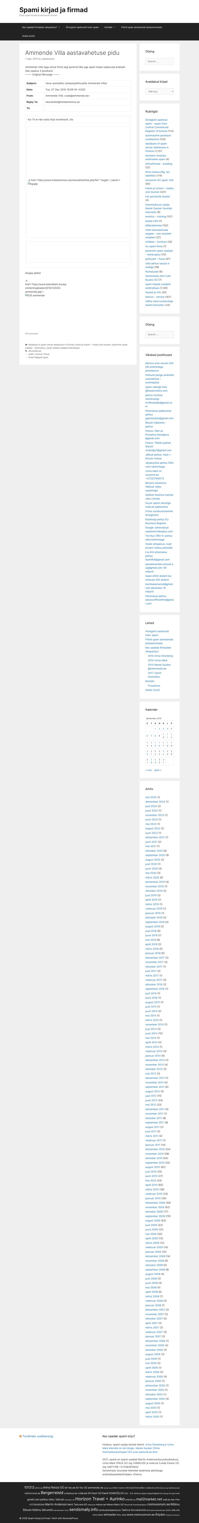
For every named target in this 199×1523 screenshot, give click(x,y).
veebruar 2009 (154, 1247)
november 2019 (154, 886)
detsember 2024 (155, 801)
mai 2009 (151, 1234)
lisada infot (151, 221)
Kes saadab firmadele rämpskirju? (39, 27)
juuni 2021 (151, 841)
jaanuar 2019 (153, 913)
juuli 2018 (150, 931)
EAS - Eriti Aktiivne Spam (135, 1493)
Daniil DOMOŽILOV (113, 1493)
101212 (29, 1487)
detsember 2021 (155, 837)
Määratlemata (153, 225)
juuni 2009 (151, 1229)
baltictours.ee (174, 1488)
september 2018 (154, 922)
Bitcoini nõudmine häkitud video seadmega (155, 487)
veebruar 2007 (154, 1332)
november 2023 (154, 815)
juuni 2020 (151, 868)
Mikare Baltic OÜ (115, 1504)
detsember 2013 (155, 1060)
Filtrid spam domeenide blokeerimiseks (141, 27)
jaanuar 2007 (153, 1336)
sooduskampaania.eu (109, 1510)
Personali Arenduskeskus (135, 1505)
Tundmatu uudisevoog (37, 1436)
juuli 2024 (151, 806)
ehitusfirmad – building (158, 163)
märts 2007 (152, 1327)
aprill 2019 (151, 899)
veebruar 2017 (153, 979)
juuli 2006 (151, 1358)
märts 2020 (152, 877)
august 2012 (152, 1091)
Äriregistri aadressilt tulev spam (82, 27)
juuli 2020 (151, 864)
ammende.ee (34, 351)
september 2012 (154, 1086)
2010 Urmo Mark (157, 660)
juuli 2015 (150, 1006)
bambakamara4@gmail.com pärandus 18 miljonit (159, 588)
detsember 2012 (155, 1078)
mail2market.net (149, 1499)
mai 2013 (150, 1073)
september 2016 (155, 988)
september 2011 (154, 1122)
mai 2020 (150, 873)
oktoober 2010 (153, 1158)
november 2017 (154, 962)
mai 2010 (150, 1180)
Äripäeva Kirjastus (173, 1515)
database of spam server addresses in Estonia (51, 344)
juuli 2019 (151, 895)
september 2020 (155, 855)
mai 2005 (150, 1407)
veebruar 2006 (154, 1376)
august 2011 (152, 1127)
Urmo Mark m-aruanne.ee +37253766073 (154, 475)
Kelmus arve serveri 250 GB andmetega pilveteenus (159, 367)
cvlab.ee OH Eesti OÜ (90, 1493)
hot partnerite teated (157, 196)
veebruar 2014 (153, 1051)
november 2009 (154, 1207)
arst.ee (165, 1488)
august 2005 (152, 1403)
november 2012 (154, 1082)
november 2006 (154, 1345)
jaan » (157, 770)
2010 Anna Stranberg (160, 655)
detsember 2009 (155, 1202)
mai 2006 (151, 1363)
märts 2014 (152, 1046)
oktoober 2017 (153, 966)
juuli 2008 (151, 1278)
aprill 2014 (151, 1042)
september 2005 (155, 1398)
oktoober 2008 (154, 1265)
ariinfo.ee (158, 1488)
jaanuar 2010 (153, 1198)
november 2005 (154, 1389)
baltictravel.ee (32, 1493)
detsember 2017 (155, 957)
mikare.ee (91, 1505)
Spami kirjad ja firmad (53, 10)
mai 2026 (150, 797)
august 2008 (152, 1274)
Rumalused (152, 271)
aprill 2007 (151, 1323)
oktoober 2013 (153, 1069)
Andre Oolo (108, 1488)
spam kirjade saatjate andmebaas (63, 348)
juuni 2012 (151, 1100)
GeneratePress (70, 1518)
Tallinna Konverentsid (133, 1510)
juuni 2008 (151, 1282)
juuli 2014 (151, 1029)
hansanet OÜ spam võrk (159, 180)
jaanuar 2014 (153, 1055)
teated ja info (153, 292)
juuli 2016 (151, 993)
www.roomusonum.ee (141, 1514)
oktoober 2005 (154, 1394)
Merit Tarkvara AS (77, 1504)
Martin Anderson (56, 1504)
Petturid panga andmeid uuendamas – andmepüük (159, 379)
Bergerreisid (52, 1492)
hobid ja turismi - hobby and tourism (93, 344)
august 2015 (152, 1002)
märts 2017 (152, 975)
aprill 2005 (151, 1412)
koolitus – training (155, 216)
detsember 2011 (154, 1109)
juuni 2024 (151, 810)
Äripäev (160, 1514)
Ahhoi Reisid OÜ (53, 1487)
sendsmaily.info (83, 1509)
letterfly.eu (130, 1499)
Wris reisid (121, 1515)
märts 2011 (151, 1136)
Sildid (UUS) (28, 36)
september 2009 (155, 1216)
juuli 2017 (150, 971)
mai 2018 (150, 939)
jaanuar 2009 (153, 1251)
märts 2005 (152, 1416)
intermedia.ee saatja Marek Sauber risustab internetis (158, 208)
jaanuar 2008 (153, 1305)
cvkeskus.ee (70, 1493)
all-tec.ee (70, 1487)
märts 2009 (152, 1242)
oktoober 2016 (153, 984)
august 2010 (152, 1167)
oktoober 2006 (154, 1349)
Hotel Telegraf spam (38, 357)
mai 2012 (150, 1104)
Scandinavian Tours (61, 1510)
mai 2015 (150, 1015)
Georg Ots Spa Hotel (171, 1493)
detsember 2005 (155, 1385)
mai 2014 (150, 1037)
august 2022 (152, 828)
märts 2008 (152, 1296)
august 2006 (152, 1354)
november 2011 (154, 1113)
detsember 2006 (155, 1340)
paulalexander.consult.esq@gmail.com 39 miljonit (159, 568)
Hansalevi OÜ (70, 1500)
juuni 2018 (151, 935)
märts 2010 (152, 1189)
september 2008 (155, 1269)
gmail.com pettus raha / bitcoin (45, 1499)
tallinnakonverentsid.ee (155, 1510)
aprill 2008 (151, 1291)
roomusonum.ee (158, 1504)
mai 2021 (150, 846)
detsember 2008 (155, 1256)
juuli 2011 (150, 1131)
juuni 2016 (151, 997)
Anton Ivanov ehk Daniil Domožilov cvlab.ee (133, 1488)
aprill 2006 (151, 1367)
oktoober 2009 (154, 1211)
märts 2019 (152, 904)
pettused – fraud (155, 258)
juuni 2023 (151, 819)
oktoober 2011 (153, 1118)
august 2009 (152, 1220)
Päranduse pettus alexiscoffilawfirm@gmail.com (159, 600)
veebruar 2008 (154, 1300)
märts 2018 (152, 948)
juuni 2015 (151, 1011)
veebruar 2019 (153, 908)
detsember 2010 (155, 1149)
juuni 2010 (151, 1176)
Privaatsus (154, 685)
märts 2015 (152, 1020)
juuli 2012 (150, 1095)
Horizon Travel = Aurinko (100, 1498)
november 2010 (154, 1153)
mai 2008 (150, 1287)
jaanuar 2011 (152, 1144)
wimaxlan (110, 1514)
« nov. (148, 770)
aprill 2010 (151, 1184)
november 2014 (154, 1024)
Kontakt (108, 27)
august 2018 (152, 926)
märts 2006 (152, 1372)
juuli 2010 (151, 1171)
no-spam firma (154, 246)
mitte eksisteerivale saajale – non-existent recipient (158, 234)
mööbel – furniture (156, 241)
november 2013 (154, 1064)
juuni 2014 (151, 1033)
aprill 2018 (151, 944)
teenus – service (154, 296)
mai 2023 (150, 824)
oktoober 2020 (154, 850)
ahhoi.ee (39, 1488)
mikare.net (101, 1504)
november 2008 (154, 1260)
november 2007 (154, 1314)
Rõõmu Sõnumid (42, 1509)
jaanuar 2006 (153, 1381)
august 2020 (152, 859)
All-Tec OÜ (81, 1487)
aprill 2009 (151, 1238)
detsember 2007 (155, 1309)
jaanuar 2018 (153, 953)
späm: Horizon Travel (38, 354)
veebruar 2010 (153, 1193)
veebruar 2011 (153, 1140)
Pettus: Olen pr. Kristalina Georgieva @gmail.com (157, 434)
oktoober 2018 (153, 917)
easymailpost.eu (155, 1493)
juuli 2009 (151, 1225)
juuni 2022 (151, 832)
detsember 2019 (155, 881)
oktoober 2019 (153, 890)
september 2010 (155, 1162)
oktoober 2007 (154, 1318)
